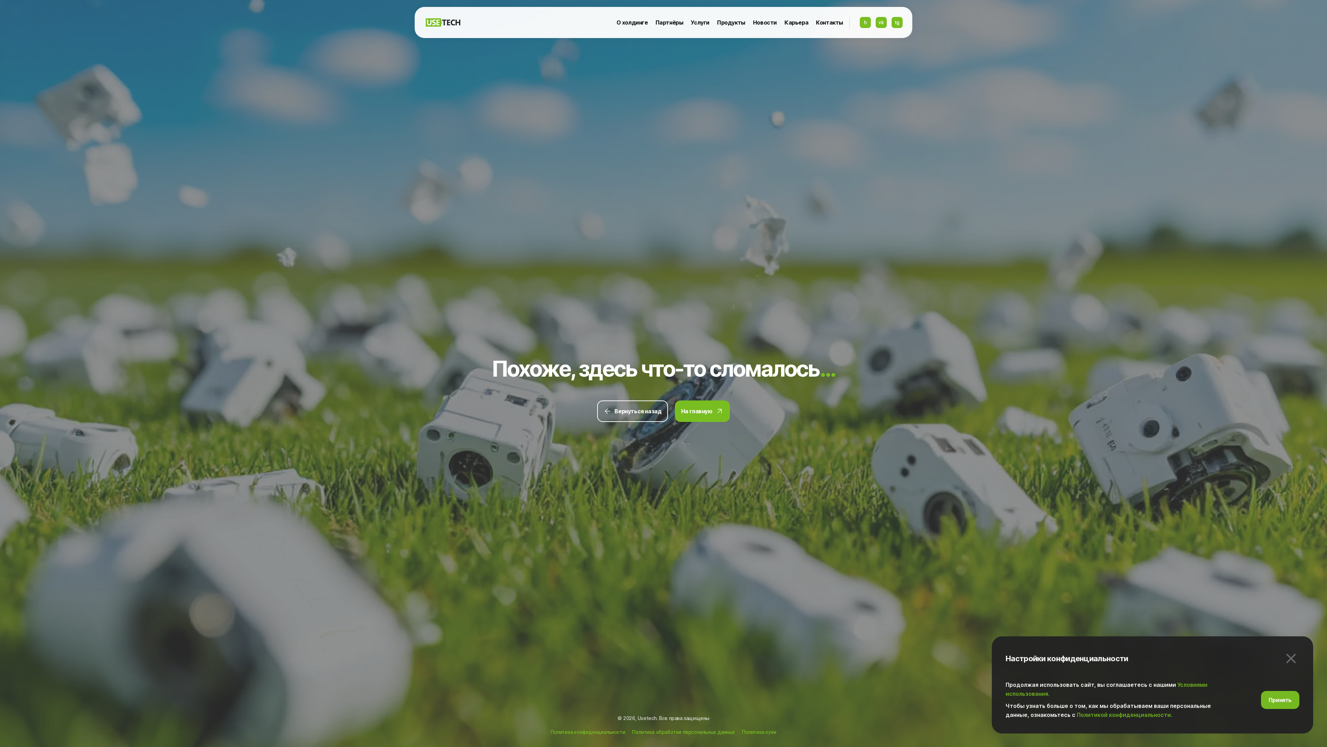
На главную (697, 411)
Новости (765, 22)
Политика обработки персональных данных (683, 732)
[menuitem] (632, 22)
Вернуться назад (637, 411)
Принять (1280, 699)
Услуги (700, 22)
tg (897, 22)
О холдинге (632, 22)
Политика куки (759, 732)
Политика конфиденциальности (587, 732)
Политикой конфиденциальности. (1124, 714)
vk (881, 22)
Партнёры (670, 22)
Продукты (731, 22)
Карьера (796, 22)
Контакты (829, 22)
